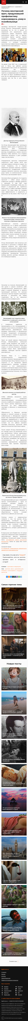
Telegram (22, 555)
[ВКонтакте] (7, 577)
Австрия (7, 569)
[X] (13, 577)
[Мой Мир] (11, 577)
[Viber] (17, 577)
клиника (4, 570)
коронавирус (12, 570)
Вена (12, 569)
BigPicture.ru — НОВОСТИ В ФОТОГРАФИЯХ (12, 1001)
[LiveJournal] (15, 577)
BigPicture (11, 6)
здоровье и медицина (14, 566)
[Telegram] (21, 577)
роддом (19, 570)
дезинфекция (19, 569)
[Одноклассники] (9, 577)
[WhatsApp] (19, 577)
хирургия (4, 572)
